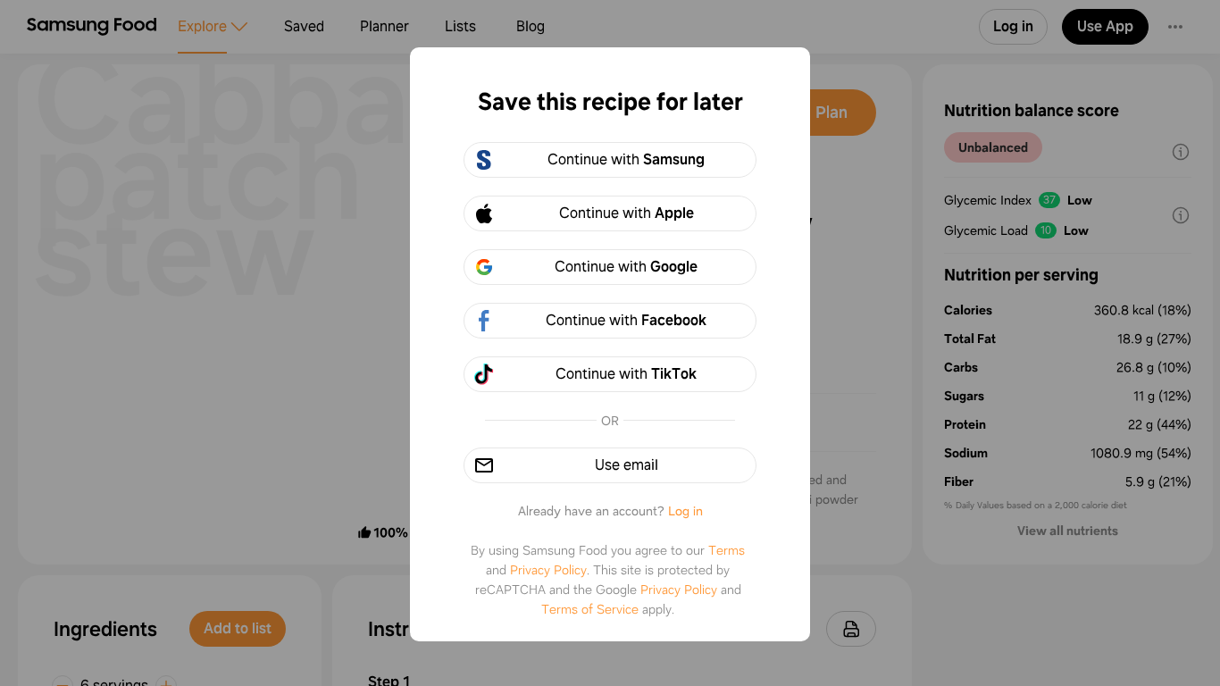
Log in (685, 511)
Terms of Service (590, 609)
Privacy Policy (548, 570)
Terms (726, 550)
